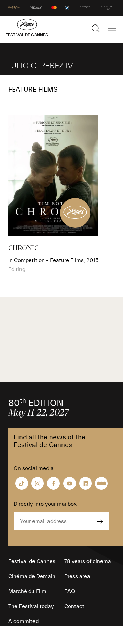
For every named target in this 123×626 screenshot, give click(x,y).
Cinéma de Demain (31, 576)
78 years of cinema (87, 561)
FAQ (69, 591)
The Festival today (31, 606)
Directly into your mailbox (45, 504)
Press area (77, 576)
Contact (74, 606)
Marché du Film (27, 591)
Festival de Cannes (31, 561)
